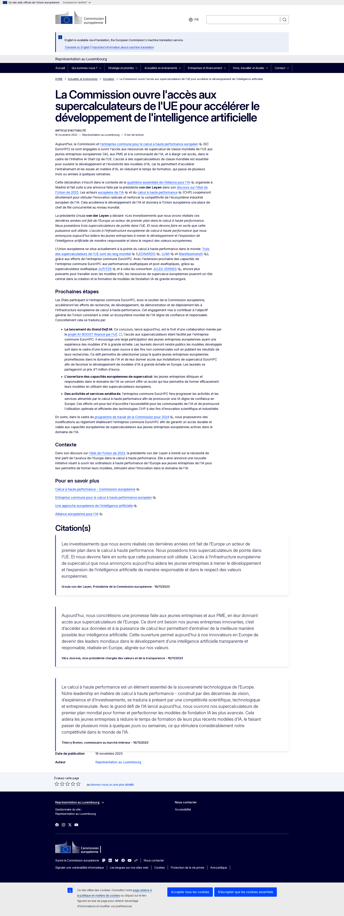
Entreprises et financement (205, 68)
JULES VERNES (165, 269)
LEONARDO (146, 254)
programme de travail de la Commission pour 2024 (131, 417)
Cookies (159, 867)
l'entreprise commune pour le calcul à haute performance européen (149, 144)
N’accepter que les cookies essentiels (245, 892)
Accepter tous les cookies (190, 892)
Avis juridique (218, 867)
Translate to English (77, 47)
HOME (59, 78)
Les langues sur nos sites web (129, 867)
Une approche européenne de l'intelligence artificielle (94, 506)
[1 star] (56, 784)
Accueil (60, 68)
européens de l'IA (111, 192)
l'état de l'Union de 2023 (107, 453)
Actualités (108, 78)
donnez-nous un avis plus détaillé (112, 784)
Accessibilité (183, 809)
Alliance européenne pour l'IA (76, 514)
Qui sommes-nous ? (84, 68)
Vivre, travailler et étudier (248, 68)
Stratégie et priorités (121, 68)
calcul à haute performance (157, 192)
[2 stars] (59, 784)
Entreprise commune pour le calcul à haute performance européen (103, 497)
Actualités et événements (160, 68)
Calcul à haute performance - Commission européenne (95, 489)
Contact (280, 68)
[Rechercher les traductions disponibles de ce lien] (200, 144)
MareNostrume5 (191, 254)
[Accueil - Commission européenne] (84, 18)
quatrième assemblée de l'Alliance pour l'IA (158, 182)
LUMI (166, 254)
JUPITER (105, 269)
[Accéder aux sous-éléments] (101, 68)
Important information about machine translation (123, 47)
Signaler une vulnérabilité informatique (79, 867)
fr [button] (196, 19)
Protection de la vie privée (187, 867)
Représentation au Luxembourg (118, 762)
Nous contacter (154, 860)
